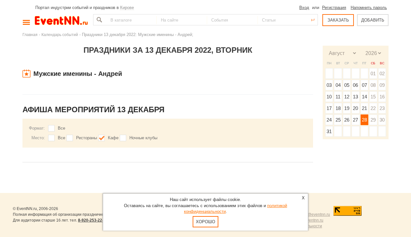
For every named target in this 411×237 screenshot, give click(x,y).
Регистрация (334, 7)
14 (364, 96)
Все (61, 128)
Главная (30, 34)
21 (364, 108)
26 (346, 120)
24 (329, 120)
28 (364, 120)
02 (382, 73)
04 (338, 85)
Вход (304, 7)
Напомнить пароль (369, 7)
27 (355, 120)
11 (338, 96)
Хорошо (205, 221)
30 (382, 120)
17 (329, 108)
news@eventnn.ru (314, 214)
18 (338, 108)
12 (346, 96)
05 (346, 85)
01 (373, 73)
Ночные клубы (143, 137)
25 (338, 120)
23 (382, 108)
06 (355, 85)
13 (355, 96)
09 (382, 85)
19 (346, 108)
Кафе (113, 137)
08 (373, 85)
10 (329, 96)
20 (355, 108)
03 (329, 85)
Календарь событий (59, 34)
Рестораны (86, 137)
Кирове (127, 7)
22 (373, 108)
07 (364, 85)
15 (373, 96)
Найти (98, 19)
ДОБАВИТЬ (372, 20)
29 (373, 120)
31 (329, 131)
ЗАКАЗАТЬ (338, 20)
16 (382, 96)
